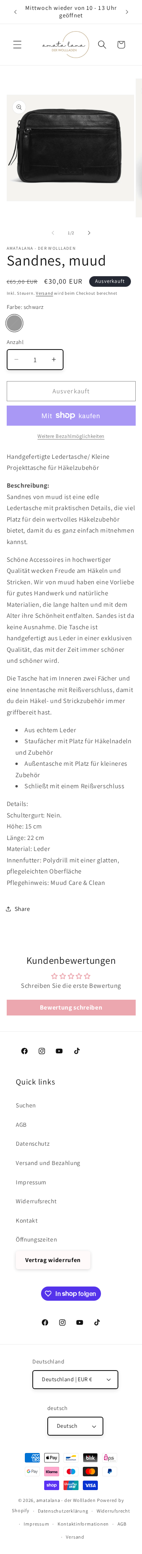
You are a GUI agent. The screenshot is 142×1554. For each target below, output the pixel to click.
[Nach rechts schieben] (89, 232)
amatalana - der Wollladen (66, 1500)
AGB (21, 1124)
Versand (44, 293)
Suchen (26, 1105)
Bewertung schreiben (71, 1007)
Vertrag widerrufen (53, 1260)
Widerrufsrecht (36, 1201)
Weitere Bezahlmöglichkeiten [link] (71, 436)
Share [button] (22, 909)
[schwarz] (14, 323)
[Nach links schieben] (53, 232)
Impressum (31, 1182)
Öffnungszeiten (36, 1239)
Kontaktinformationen (83, 1524)
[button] (17, 44)
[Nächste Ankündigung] (127, 12)
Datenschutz (32, 1143)
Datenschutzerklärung (63, 1511)
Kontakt (27, 1220)
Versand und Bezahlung (48, 1163)
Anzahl (15, 342)
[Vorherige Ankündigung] (15, 12)
